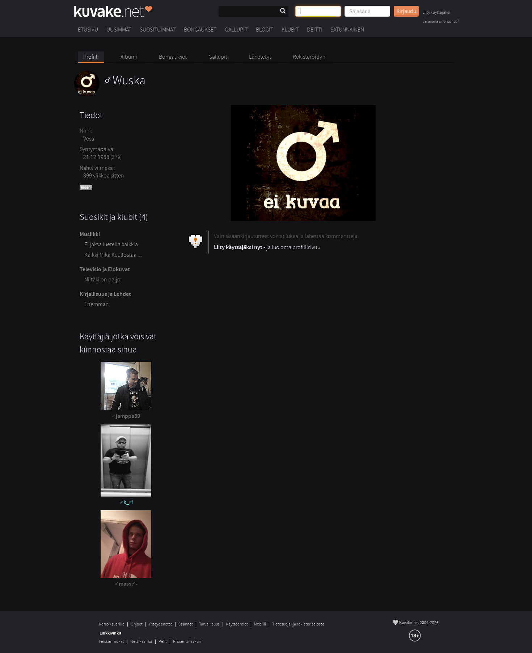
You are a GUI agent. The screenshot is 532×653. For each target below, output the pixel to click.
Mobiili (260, 624)
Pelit (163, 641)
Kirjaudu (406, 11)
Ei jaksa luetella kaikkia (111, 244)
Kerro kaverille (111, 624)
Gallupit (236, 29)
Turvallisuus (209, 624)
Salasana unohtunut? (440, 22)
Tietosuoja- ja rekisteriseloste (298, 624)
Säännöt (185, 624)
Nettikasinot (141, 641)
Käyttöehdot (237, 624)
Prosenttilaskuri (187, 641)
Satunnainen (347, 29)
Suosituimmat (158, 29)
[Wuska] (109, 94)
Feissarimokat (111, 641)
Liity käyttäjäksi (436, 13)
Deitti (314, 29)
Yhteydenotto (160, 624)
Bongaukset (200, 29)
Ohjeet (137, 624)
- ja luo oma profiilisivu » (267, 247)
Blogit (264, 29)
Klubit (290, 29)
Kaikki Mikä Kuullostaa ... (113, 255)
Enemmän (96, 304)
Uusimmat (118, 29)
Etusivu (88, 29)
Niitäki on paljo (102, 279)
